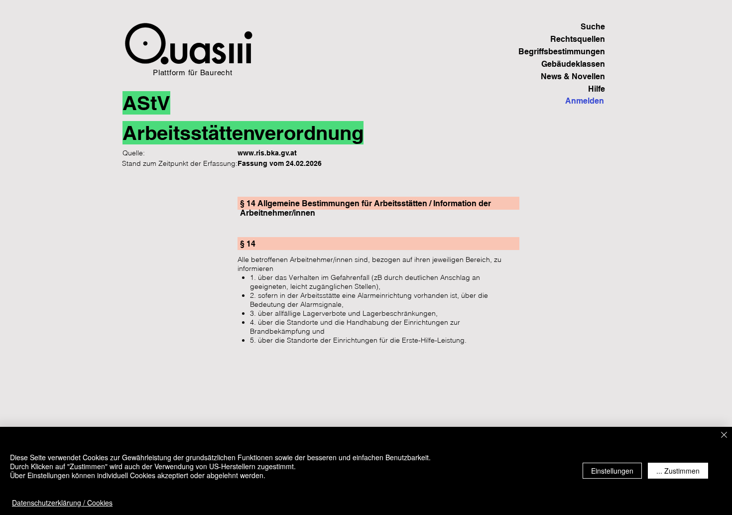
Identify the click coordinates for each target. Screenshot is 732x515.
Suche (593, 26)
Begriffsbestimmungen (570, 51)
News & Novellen (573, 76)
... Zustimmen (678, 471)
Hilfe (596, 89)
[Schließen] (724, 435)
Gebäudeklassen (573, 64)
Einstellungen (612, 471)
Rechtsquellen (577, 39)
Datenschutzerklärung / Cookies (62, 503)
